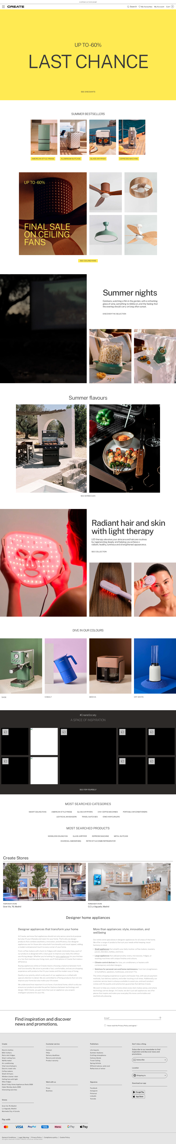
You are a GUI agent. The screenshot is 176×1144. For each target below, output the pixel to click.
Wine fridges (6, 1082)
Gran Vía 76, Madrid (9, 1106)
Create (4, 1044)
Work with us (51, 1082)
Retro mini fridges (8, 1055)
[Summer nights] (43, 328)
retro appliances (62, 956)
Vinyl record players (9, 1066)
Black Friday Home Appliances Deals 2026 (17, 1084)
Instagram (93, 1091)
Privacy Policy (123, 1026)
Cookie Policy (65, 1137)
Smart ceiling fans (8, 1058)
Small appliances (102, 949)
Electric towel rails (9, 1068)
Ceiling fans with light (10, 1079)
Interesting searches (9, 1090)
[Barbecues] (51, 448)
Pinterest (93, 1093)
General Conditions (9, 1137)
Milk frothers (7, 1053)
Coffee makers (7, 1071)
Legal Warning (23, 1137)
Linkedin (93, 1096)
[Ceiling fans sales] (105, 192)
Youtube (93, 1099)
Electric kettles (7, 1050)
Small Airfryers (7, 1074)
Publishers (94, 1044)
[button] (15, 741)
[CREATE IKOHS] (16, 7)
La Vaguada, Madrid (9, 1109)
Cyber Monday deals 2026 (11, 1087)
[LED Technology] (43, 563)
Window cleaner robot (10, 1076)
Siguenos (93, 1082)
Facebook (93, 1088)
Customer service (53, 1044)
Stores (4, 1100)
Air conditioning (8, 1063)
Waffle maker (7, 1061)
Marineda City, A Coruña (11, 1111)
